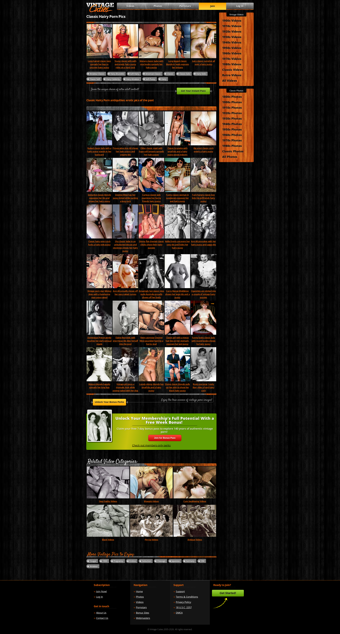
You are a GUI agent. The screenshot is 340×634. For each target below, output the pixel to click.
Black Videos (108, 539)
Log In (239, 6)
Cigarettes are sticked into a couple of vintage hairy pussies (203, 294)
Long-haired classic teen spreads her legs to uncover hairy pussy (99, 64)
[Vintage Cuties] (100, 11)
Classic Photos (232, 151)
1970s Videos (231, 59)
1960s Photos (232, 135)
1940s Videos (231, 42)
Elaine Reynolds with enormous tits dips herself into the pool (125, 340)
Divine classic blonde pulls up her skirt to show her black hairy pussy (177, 387)
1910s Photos (232, 108)
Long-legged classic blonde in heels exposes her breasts (177, 64)
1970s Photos (232, 140)
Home (139, 591)
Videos (130, 6)
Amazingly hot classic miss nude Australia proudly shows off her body (151, 294)
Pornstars (185, 6)
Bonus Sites (142, 612)
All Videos (229, 81)
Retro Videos (231, 75)
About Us (101, 612)
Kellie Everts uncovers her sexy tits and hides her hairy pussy (177, 244)
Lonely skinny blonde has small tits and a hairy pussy (151, 387)
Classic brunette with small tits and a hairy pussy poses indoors (177, 151)
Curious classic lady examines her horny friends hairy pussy (151, 198)
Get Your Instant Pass (193, 91)
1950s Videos (231, 48)
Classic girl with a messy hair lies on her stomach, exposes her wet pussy (177, 340)
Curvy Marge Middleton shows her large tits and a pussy (177, 294)
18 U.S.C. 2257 (184, 607)
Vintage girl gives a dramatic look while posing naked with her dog (125, 387)
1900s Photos (232, 102)
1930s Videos (231, 37)
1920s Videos (231, 31)
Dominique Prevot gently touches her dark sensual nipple (99, 340)
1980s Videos (231, 64)
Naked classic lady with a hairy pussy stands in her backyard (99, 151)
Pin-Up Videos (151, 539)
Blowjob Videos (151, 501)
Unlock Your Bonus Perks (109, 402)
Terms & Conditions (187, 596)
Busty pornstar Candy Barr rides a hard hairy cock (203, 387)
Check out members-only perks (151, 445)
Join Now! (101, 591)
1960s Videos (231, 53)
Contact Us (102, 618)
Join (212, 6)
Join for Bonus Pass (164, 438)
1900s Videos (231, 20)
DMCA (179, 612)
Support (180, 591)
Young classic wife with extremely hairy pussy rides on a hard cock (125, 64)
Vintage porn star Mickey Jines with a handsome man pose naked (99, 294)
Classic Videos (232, 70)
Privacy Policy (183, 602)
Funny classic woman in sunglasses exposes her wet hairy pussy (177, 198)
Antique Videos (195, 539)
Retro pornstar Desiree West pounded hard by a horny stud (151, 340)
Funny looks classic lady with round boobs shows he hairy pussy (203, 340)
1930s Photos (232, 118)
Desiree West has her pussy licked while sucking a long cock (125, 198)
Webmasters (143, 618)
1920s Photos (232, 113)
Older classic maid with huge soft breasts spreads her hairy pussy (151, 151)
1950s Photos (232, 129)
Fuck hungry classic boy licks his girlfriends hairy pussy (203, 198)
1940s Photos (232, 124)
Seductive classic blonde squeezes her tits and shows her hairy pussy (99, 198)
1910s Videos (231, 26)
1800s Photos (232, 97)
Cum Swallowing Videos (194, 501)
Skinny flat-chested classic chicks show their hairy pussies (151, 244)
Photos (158, 6)
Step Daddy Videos (108, 501)
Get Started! (228, 593)
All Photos (229, 157)
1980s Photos (232, 146)
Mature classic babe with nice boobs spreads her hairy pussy (151, 64)
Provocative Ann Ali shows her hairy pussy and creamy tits (125, 151)
